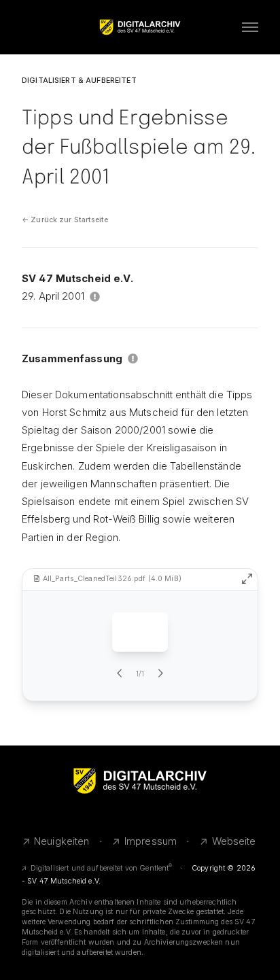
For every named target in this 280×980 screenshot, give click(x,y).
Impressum (150, 841)
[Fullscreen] (247, 578)
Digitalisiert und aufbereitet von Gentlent (102, 868)
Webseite (234, 841)
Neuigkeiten (62, 841)
